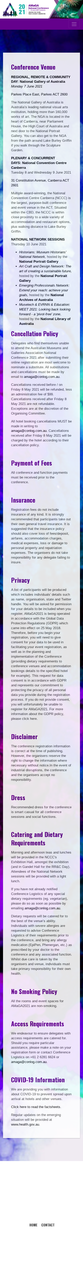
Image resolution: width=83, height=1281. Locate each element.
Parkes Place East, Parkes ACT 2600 (39, 94)
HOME (33, 1224)
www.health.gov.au (25, 1124)
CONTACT (48, 1224)
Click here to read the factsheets (35, 1107)
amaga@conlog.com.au (41, 377)
